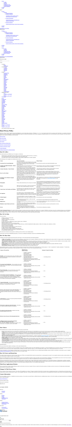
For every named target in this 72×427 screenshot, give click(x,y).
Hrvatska (5, 77)
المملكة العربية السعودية (8, 94)
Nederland (3, 111)
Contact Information (3, 148)
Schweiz (5, 85)
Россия (5, 82)
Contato (3, 7)
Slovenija (3, 119)
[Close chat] (3, 419)
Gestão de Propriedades (12, 19)
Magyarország (6, 79)
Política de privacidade (5, 403)
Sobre (3, 1)
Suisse (5, 88)
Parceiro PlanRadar (7, 6)
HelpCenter (4, 398)
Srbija (5, 86)
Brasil (5, 65)
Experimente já (2, 28)
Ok (0, 426)
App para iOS (4, 407)
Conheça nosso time (7, 4)
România (5, 84)
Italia (4, 78)
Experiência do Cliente (7, 5)
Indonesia (5, 69)
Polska (5, 83)
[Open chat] (1, 422)
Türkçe (5, 90)
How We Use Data (3, 138)
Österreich (5, 81)
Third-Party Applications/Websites (5, 144)
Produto (3, 11)
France (5, 76)
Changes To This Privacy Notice (5, 146)
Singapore (5, 70)
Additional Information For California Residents (7, 149)
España (5, 75)
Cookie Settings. (68, 424)
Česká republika (4, 104)
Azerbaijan (5, 68)
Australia (5, 67)
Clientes (3, 25)
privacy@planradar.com (3, 378)
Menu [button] (8, 28)
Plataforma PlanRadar (9, 13)
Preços (3, 26)
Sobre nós (5, 3)
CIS (4, 71)
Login (3, 8)
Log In (6, 28)
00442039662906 (10, 56)
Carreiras (5, 49)
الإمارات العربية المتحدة (6, 126)
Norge (3, 112)
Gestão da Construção (12, 15)
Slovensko (3, 118)
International (4, 96)
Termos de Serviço (5, 402)
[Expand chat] (1, 419)
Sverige (5, 89)
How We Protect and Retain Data (5, 143)
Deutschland (6, 74)
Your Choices (2, 141)
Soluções (5, 12)
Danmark (5, 73)
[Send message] (10, 420)
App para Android (5, 408)
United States (4, 99)
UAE (3, 125)
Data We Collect (2, 136)
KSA (5, 93)
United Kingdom (6, 91)
